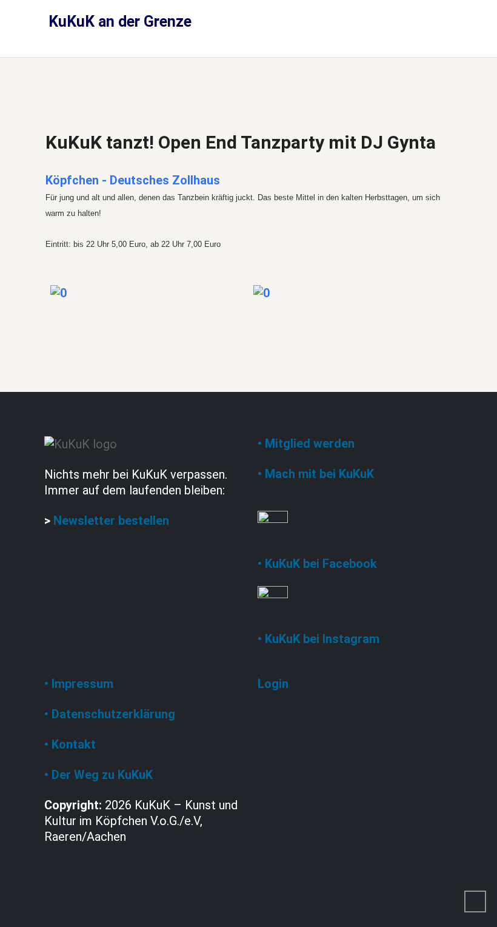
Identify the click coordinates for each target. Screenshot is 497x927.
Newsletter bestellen (111, 520)
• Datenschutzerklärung (109, 714)
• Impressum (78, 683)
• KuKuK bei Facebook (317, 563)
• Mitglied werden (306, 443)
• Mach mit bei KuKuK (316, 474)
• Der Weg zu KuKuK (98, 774)
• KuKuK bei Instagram (318, 639)
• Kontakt (70, 744)
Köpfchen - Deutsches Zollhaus (132, 180)
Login (273, 683)
